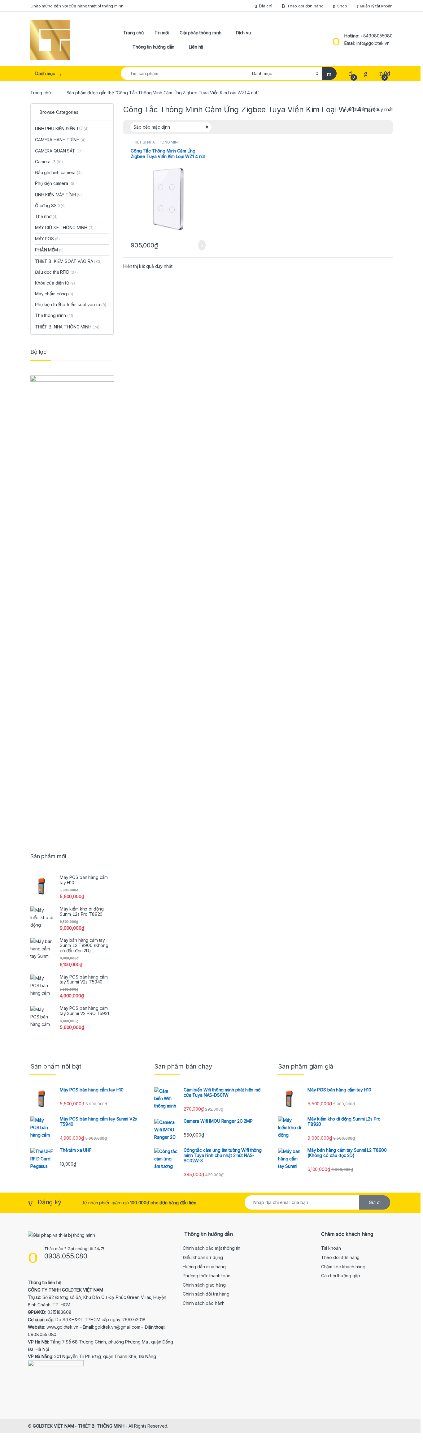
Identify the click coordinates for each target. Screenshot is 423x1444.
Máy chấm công (54, 293)
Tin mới (162, 32)
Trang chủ (133, 32)
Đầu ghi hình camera (58, 172)
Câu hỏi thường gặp (340, 1275)
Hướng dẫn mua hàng (204, 1266)
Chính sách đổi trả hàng (206, 1293)
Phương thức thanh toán (206, 1275)
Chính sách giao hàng (204, 1285)
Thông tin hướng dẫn (153, 46)
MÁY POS (47, 238)
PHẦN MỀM (49, 249)
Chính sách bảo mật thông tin (211, 1248)
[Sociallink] (30, 1394)
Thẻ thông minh (54, 315)
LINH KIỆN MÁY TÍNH (58, 194)
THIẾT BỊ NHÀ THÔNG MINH (156, 142)
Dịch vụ (243, 32)
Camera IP (49, 161)
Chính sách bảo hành (204, 1303)
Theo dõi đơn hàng (305, 5)
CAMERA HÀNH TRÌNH (60, 139)
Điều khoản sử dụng (203, 1257)
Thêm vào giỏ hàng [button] (200, 245)
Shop (342, 5)
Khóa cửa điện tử (55, 282)
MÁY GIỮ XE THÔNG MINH (64, 227)
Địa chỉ (265, 5)
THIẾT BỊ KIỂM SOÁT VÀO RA (68, 261)
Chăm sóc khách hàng (343, 1266)
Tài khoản (331, 1248)
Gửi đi (375, 1202)
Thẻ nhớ (46, 216)
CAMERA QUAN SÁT (59, 150)
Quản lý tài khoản (376, 5)
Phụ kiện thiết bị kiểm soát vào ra (70, 304)
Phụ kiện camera (54, 183)
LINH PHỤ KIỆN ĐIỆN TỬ (62, 128)
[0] (350, 73)
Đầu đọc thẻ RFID (56, 272)
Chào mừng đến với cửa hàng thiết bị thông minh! (77, 5)
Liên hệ (196, 46)
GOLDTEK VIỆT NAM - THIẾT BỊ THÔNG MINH (78, 1426)
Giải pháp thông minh (200, 32)
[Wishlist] (366, 73)
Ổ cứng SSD (50, 205)
